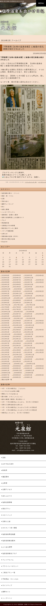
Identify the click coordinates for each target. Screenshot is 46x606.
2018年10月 (30, 298)
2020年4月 (17, 291)
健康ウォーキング (8, 204)
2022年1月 (5, 287)
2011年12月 (6, 348)
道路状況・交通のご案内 (10, 215)
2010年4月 (40, 359)
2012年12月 (28, 339)
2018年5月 (40, 300)
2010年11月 (29, 354)
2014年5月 (28, 330)
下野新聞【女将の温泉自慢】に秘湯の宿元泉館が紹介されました (23, 48)
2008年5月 (28, 375)
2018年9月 (5, 300)
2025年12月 (28, 277)
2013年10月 (6, 334)
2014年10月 (6, 327)
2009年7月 (28, 366)
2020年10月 (6, 289)
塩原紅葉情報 (7, 502)
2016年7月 (17, 314)
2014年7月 (5, 330)
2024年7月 (28, 282)
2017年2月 (17, 309)
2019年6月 (29, 293)
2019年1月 (40, 296)
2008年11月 (29, 370)
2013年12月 (28, 332)
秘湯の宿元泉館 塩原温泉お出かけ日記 (12, 1)
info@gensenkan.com (25, 450)
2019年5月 (5, 296)
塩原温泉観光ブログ (9, 553)
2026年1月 (17, 277)
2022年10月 (28, 284)
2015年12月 (6, 318)
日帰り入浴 (6, 521)
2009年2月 (40, 368)
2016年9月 (30, 311)
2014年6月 (17, 330)
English (4, 241)
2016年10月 (18, 311)
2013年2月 (5, 339)
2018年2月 (17, 302)
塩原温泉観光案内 (8, 540)
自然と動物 (5, 209)
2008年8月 (29, 373)
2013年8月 (18, 334)
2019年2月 (28, 296)
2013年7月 (29, 334)
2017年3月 (5, 309)
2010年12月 (17, 354)
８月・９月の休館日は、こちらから (14, 388)
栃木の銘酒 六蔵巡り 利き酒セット (13, 399)
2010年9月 (18, 357)
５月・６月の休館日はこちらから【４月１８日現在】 (20, 407)
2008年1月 (28, 377)
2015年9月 (5, 320)
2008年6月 (17, 375)
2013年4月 (28, 336)
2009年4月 (17, 368)
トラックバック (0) (31, 182)
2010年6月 (17, 359)
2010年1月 (28, 361)
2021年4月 (28, 287)
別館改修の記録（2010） (10, 236)
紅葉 (3, 198)
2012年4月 (40, 343)
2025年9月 (5, 280)
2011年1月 (5, 354)
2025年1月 (40, 280)
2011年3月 (28, 352)
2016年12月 (6, 311)
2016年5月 (28, 314)
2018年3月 (5, 302)
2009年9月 (5, 366)
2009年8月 (17, 366)
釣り (3, 206)
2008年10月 (6, 373)
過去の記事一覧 (7, 379)
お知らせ (5, 233)
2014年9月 (18, 327)
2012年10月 (18, 341)
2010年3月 (5, 361)
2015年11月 (18, 318)
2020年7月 (5, 291)
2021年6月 (17, 287)
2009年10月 (30, 363)
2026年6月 (17, 275)
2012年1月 (28, 345)
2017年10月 (30, 305)
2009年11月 (18, 363)
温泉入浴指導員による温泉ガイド (13, 217)
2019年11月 (17, 293)
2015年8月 (17, 320)
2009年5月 (5, 368)
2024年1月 (5, 284)
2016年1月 (28, 316)
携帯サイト (6, 592)
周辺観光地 (5, 223)
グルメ (4, 220)
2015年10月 (30, 318)
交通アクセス (7, 489)
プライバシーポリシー (10, 566)
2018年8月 (17, 300)
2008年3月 (5, 377)
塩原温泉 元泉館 (23, 604)
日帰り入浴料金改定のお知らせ (12, 404)
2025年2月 (28, 280)
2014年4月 (40, 330)
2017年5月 (28, 307)
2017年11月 (18, 305)
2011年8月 (17, 350)
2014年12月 (17, 325)
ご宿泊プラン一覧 (8, 572)
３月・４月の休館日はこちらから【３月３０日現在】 (20, 410)
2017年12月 (6, 305)
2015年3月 (28, 323)
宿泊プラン (6, 508)
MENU (41, 3)
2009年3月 (28, 368)
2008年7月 (5, 375)
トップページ (7, 598)
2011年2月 (40, 352)
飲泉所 (4, 470)
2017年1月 (28, 309)
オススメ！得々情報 (9, 528)
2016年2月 (17, 316)
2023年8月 (17, 284)
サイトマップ (7, 585)
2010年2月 (17, 361)
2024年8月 (17, 282)
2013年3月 (40, 336)
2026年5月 (28, 275)
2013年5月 (17, 336)
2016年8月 (5, 314)
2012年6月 (17, 343)
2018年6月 (28, 300)
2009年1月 (5, 370)
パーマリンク (42, 182)
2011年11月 (18, 348)
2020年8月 (29, 289)
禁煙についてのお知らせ (10, 394)
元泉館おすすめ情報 (8, 225)
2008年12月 (17, 370)
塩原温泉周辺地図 (8, 534)
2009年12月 (6, 363)
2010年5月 (28, 359)
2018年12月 (6, 298)
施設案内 (5, 477)
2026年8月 (5, 275)
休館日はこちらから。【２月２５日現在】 (16, 413)
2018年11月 (18, 298)
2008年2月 (17, 377)
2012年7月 (5, 343)
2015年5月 (5, 323)
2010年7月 (5, 359)
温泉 (4, 457)
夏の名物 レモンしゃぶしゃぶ (12, 396)
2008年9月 (18, 373)
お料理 (4, 483)
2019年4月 (17, 296)
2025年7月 (17, 280)
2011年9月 (5, 350)
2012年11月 (6, 341)
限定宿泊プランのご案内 (10, 228)
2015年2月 (40, 323)
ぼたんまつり (7, 496)
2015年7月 (28, 320)
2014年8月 (29, 327)
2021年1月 (40, 287)
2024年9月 (5, 282)
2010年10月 (6, 357)
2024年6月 (40, 282)
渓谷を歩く (5, 201)
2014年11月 (29, 325)
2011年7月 (28, 350)
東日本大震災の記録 (8, 239)
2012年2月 (17, 345)
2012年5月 (28, 343)
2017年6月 (17, 307)
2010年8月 (29, 357)
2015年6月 (40, 320)
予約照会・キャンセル (10, 579)
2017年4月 (40, 307)
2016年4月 (40, 314)
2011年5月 (5, 352)
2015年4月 (17, 323)
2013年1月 (17, 339)
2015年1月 (5, 325)
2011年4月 (17, 352)
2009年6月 (40, 366)
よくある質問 (7, 547)
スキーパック (7, 515)
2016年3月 (5, 316)
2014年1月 (17, 332)
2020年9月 (18, 289)
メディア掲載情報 (8, 231)
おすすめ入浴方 (8, 464)
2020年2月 (40, 291)
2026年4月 (40, 275)
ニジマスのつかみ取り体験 (11, 391)
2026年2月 (5, 277)
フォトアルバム (8, 560)
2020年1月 (5, 293)
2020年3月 (28, 291)
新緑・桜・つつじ (8, 196)
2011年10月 (30, 348)
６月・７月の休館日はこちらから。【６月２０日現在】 (20, 402)
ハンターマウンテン (8, 212)
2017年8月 (5, 307)
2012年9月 (30, 341)
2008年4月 (40, 375)
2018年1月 (28, 302)
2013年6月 (5, 336)
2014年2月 (5, 332)
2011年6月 (40, 350)
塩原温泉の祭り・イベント (11, 193)
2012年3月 (5, 345)
